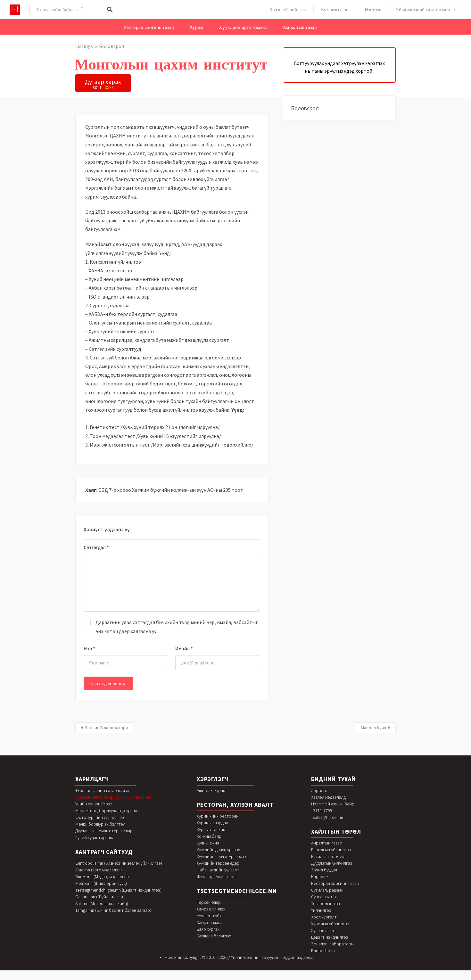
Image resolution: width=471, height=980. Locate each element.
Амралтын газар (300, 27)
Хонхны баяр (209, 836)
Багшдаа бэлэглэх (214, 936)
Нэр (89, 649)
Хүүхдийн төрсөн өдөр (218, 863)
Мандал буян (373, 727)
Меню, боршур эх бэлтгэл (100, 824)
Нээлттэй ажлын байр (332, 804)
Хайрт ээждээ (210, 922)
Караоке (319, 876)
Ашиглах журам (211, 790)
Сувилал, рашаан (327, 890)
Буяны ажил (208, 843)
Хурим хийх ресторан (217, 816)
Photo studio (323, 950)
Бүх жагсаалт (335, 9)
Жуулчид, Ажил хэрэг (217, 876)
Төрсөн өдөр (209, 902)
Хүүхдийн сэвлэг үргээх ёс (222, 856)
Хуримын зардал (212, 823)
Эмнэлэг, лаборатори (332, 944)
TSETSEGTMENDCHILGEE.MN (237, 890)
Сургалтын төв (325, 897)
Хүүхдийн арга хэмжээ (243, 27)
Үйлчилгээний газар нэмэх (422, 9)
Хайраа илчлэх (211, 909)
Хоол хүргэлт (324, 917)
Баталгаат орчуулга (330, 856)
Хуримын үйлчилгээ (330, 923)
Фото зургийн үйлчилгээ (99, 817)
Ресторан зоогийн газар (149, 27)
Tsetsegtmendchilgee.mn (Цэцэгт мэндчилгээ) (118, 890)
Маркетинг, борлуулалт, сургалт (107, 810)
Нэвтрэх (373, 9)
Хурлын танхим (211, 829)
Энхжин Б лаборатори (106, 727)
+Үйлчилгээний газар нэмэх (102, 790)
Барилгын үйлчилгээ (331, 849)
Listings (84, 46)
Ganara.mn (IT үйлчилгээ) (99, 897)
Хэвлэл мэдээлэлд (328, 797)
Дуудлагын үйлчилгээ (331, 863)
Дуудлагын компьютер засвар (104, 831)
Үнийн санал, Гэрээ (93, 804)
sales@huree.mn (328, 817)
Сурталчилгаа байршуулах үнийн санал (113, 797)
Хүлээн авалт (323, 930)
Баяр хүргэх (208, 929)
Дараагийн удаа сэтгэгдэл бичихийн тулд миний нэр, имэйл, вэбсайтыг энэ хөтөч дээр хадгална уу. (176, 626)
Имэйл (184, 649)
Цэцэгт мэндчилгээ (329, 937)
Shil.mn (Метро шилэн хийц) (101, 903)
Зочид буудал (324, 870)
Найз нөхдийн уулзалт (218, 870)
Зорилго (319, 790)
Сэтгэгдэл (96, 547)
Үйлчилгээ (321, 910)
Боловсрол (111, 46)
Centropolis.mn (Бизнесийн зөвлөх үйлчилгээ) (118, 863)
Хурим (196, 27)
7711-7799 (322, 810)
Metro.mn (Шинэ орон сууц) (101, 883)
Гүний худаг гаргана (94, 837)
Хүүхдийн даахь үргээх (218, 849)
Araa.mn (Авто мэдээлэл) (98, 870)
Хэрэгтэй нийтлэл (287, 9)
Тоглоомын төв (325, 903)
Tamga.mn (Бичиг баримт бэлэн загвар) (113, 910)
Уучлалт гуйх (209, 915)
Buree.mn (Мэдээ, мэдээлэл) (102, 876)
